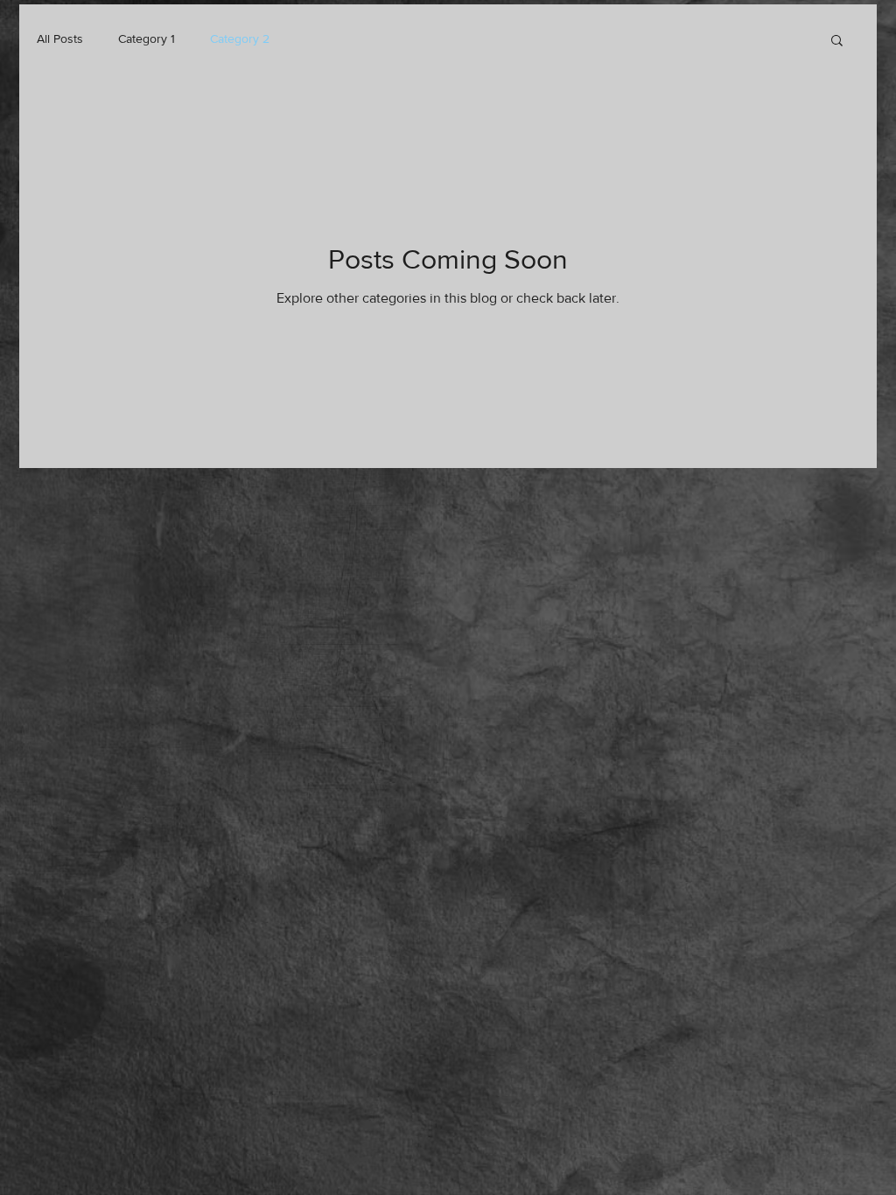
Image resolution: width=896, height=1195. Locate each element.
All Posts (60, 38)
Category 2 (240, 38)
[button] (837, 41)
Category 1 (146, 38)
